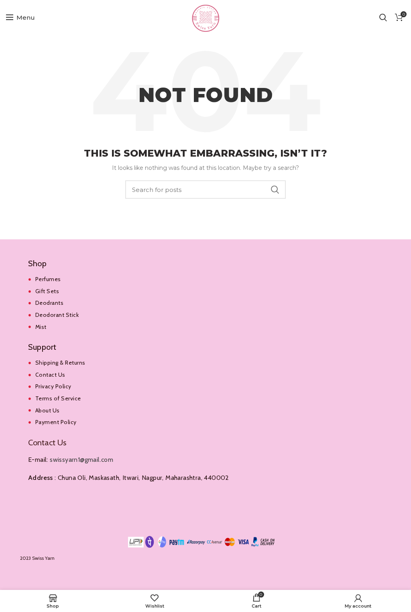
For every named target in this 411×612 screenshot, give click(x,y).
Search (275, 189)
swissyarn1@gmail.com (81, 459)
